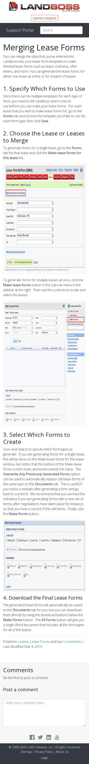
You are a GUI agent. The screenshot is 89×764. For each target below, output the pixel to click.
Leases (23, 641)
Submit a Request (44, 18)
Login (44, 758)
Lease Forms (39, 641)
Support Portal (20, 30)
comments (72, 641)
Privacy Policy (44, 752)
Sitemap (26, 752)
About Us (62, 752)
